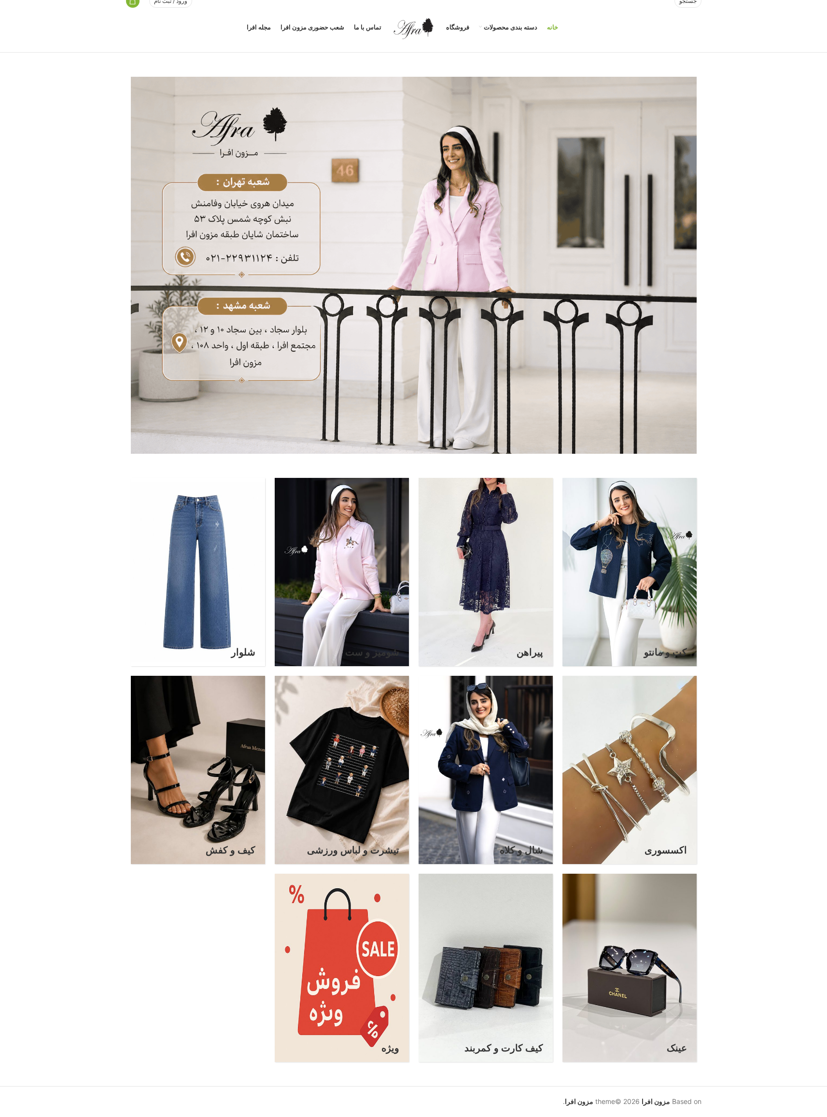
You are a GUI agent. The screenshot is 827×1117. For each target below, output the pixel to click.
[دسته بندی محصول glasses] (629, 968)
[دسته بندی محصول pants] (198, 572)
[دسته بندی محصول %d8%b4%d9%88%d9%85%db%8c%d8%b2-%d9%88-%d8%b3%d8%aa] (342, 572)
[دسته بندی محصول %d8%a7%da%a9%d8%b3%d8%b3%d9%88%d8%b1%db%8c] (629, 770)
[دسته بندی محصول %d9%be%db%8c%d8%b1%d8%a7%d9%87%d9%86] (486, 572)
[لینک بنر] (414, 265)
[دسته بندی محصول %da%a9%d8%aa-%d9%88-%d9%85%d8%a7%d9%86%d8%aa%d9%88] (629, 572)
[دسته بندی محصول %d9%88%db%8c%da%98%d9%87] (342, 968)
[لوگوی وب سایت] (413, 26)
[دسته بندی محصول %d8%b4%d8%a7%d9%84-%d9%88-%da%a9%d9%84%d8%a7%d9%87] (486, 770)
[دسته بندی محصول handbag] (198, 770)
